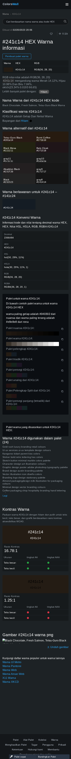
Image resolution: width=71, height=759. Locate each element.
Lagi (5, 495)
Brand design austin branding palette (22, 470)
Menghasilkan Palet (16, 744)
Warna (54, 739)
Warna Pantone (11, 666)
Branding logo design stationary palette (23, 477)
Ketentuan (17, 749)
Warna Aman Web (13, 674)
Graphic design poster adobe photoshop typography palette (35, 467)
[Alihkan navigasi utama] (67, 4)
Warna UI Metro (11, 662)
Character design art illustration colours (24, 463)
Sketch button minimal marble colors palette (26, 460)
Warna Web (9, 670)
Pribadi (62, 744)
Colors (10, 4)
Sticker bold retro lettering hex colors (22, 457)
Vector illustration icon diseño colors (22, 474)
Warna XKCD (10, 681)
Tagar (34, 744)
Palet (16, 739)
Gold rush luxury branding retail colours (24, 446)
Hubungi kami (35, 749)
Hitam (44, 91)
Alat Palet (28, 739)
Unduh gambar (59, 647)
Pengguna (48, 744)
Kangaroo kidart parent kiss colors (21, 453)
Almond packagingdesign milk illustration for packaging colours (32, 482)
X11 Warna (9, 678)
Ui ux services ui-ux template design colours (26, 450)
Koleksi (42, 739)
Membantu (53, 749)
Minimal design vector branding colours (23, 487)
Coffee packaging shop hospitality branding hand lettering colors (34, 492)
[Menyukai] (51, 33)
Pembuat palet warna (16, 56)
